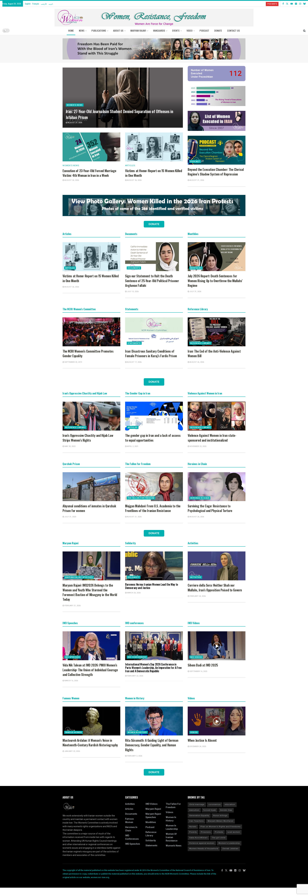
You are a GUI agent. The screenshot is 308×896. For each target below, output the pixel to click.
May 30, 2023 (69, 446)
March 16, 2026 (71, 680)
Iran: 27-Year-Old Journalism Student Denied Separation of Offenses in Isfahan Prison (119, 114)
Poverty (193, 832)
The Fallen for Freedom (141, 498)
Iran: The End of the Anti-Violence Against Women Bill (214, 353)
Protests (219, 832)
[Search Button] (304, 30)
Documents (134, 268)
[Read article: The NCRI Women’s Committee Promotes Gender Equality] (91, 331)
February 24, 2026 (197, 596)
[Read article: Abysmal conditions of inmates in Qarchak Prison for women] (91, 486)
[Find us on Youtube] (292, 4)
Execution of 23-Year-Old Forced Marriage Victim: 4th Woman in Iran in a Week (89, 173)
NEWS (81, 30)
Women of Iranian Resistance (171, 837)
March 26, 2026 (134, 592)
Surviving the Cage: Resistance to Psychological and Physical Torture (210, 508)
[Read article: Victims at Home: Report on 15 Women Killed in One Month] (154, 146)
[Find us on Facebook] (283, 4)
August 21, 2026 (196, 180)
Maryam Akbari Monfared (220, 821)
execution (194, 810)
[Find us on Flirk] (296, 4)
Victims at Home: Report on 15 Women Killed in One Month (153, 173)
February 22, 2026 (135, 675)
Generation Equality (199, 815)
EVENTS (176, 30)
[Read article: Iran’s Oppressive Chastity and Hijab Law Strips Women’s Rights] (91, 416)
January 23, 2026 (72, 751)
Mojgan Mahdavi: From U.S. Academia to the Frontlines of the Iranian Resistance (152, 508)
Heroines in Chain (199, 498)
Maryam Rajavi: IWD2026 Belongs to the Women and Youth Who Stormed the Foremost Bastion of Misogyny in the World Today (90, 592)
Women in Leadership (172, 827)
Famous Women (73, 732)
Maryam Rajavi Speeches (79, 577)
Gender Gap (226, 810)
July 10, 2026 (133, 291)
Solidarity (134, 577)
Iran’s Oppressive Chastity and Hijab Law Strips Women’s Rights (88, 437)
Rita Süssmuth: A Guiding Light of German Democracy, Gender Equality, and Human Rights (151, 745)
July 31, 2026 (195, 291)
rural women (233, 832)
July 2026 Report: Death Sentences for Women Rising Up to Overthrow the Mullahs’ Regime (215, 280)
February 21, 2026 (72, 605)
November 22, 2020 (197, 446)
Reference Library (200, 343)
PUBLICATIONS (98, 30)
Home (71, 30)
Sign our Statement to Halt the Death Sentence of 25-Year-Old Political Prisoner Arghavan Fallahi (152, 280)
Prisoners (206, 832)
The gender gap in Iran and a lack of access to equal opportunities (153, 437)
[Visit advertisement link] (154, 49)
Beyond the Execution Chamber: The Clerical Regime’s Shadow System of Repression (216, 171)
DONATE (218, 30)
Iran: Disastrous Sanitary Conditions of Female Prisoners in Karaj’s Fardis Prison (151, 353)
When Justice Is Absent (202, 740)
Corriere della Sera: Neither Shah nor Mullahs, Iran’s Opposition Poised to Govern (215, 587)
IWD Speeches (72, 657)
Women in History (137, 732)
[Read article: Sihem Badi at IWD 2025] (216, 645)
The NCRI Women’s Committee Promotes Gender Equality (88, 353)
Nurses (192, 826)
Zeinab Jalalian (230, 848)
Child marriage (196, 804)
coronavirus (215, 804)
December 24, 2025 (197, 746)
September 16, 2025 (198, 671)
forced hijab (209, 810)
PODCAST (204, 30)
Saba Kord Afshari (198, 837)
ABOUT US (118, 30)
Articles (130, 165)
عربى (51, 3)
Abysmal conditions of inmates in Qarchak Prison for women (89, 508)
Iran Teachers (196, 821)
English (27, 3)
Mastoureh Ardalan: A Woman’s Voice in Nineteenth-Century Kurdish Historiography (90, 742)
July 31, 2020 (70, 516)
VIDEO (190, 30)
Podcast (195, 161)
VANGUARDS (159, 30)
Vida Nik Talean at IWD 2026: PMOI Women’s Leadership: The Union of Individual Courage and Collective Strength (90, 670)
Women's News (75, 105)
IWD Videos (196, 657)
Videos (194, 732)
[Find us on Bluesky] (304, 4)
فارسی (44, 3)
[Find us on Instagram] (300, 4)
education (230, 804)
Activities (195, 577)
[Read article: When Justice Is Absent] (216, 721)
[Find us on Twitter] (287, 4)
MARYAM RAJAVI (138, 30)
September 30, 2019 (73, 362)
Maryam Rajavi (153, 809)
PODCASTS (272, 4)
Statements (134, 343)
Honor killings (220, 815)
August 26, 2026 (71, 180)
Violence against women (201, 843)
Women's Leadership (229, 843)
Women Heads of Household (203, 848)
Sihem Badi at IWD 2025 (203, 665)
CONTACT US (233, 30)
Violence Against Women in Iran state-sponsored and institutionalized (212, 437)
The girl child (218, 837)
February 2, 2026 (134, 756)
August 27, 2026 (74, 122)
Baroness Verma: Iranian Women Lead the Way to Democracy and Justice (151, 586)
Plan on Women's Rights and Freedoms (220, 826)
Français (35, 3)
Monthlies (196, 268)
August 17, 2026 (134, 362)
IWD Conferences (137, 657)
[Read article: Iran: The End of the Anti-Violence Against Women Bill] (216, 331)
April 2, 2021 (132, 446)
